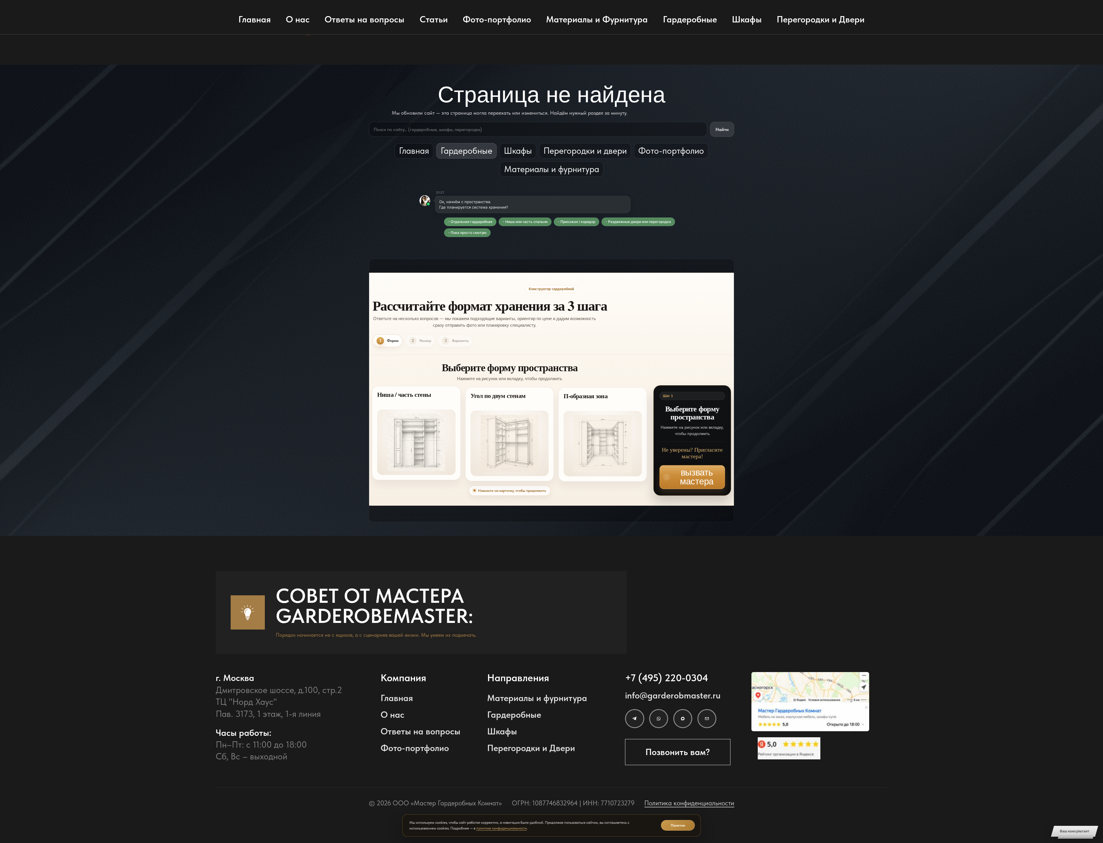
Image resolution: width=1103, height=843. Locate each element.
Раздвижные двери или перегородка (639, 222)
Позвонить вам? (677, 751)
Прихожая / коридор (577, 222)
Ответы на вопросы (364, 19)
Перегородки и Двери (821, 19)
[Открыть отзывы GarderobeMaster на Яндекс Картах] (810, 748)
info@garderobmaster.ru (672, 695)
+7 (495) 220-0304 (666, 678)
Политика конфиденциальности (689, 803)
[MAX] (682, 718)
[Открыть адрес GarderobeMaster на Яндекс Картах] (810, 701)
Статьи (434, 19)
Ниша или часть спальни (526, 222)
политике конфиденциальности (501, 828)
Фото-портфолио (497, 19)
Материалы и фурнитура (551, 168)
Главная (254, 19)
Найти (722, 129)
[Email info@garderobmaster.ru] (706, 718)
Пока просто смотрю (469, 232)
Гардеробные (690, 19)
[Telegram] (634, 718)
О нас (298, 19)
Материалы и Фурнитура (597, 19)
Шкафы (747, 19)
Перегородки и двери (585, 150)
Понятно (678, 825)
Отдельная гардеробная (471, 222)
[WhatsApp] (658, 718)
